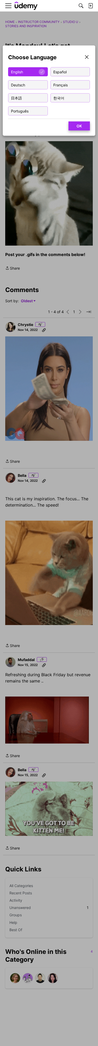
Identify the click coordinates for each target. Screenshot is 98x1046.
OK (79, 126)
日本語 (16, 98)
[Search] (81, 5)
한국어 (58, 98)
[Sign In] (90, 5)
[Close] (87, 57)
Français (60, 84)
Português (19, 111)
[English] (26, 6)
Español (60, 71)
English (17, 71)
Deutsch (18, 84)
